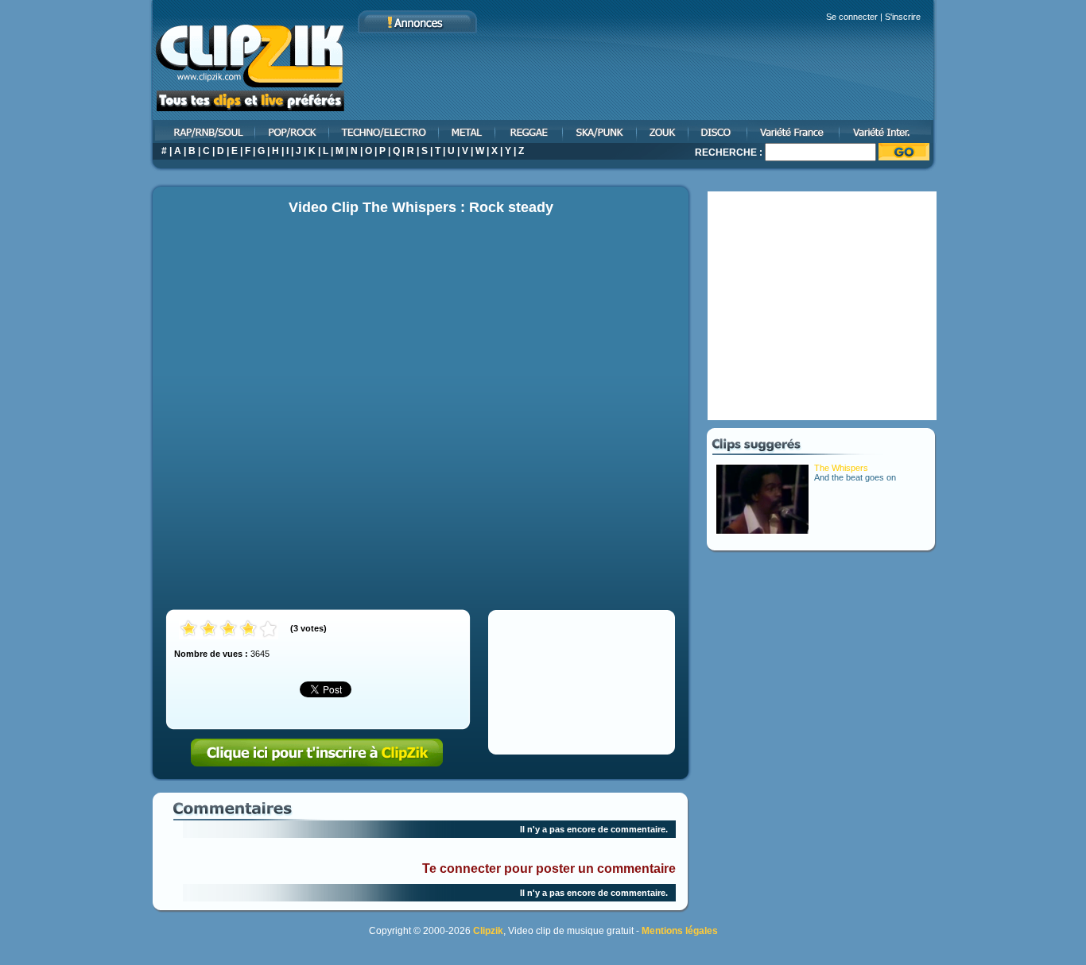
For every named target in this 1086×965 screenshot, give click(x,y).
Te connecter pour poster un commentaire (549, 868)
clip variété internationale (888, 131)
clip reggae (530, 131)
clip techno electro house (385, 131)
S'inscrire (903, 16)
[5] (268, 629)
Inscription (317, 753)
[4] (248, 629)
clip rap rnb (202, 131)
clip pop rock (293, 131)
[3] (229, 629)
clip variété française (794, 131)
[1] (189, 629)
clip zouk (663, 131)
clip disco (718, 131)
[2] (209, 629)
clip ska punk (601, 131)
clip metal (468, 131)
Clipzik (488, 930)
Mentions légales (680, 930)
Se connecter (852, 16)
